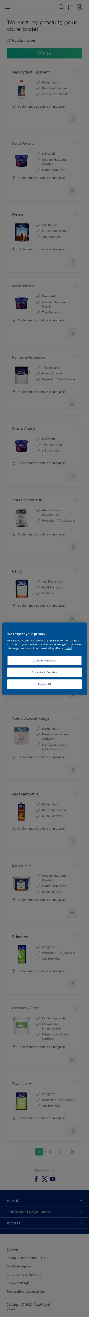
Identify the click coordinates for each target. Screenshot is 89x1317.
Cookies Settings (44, 660)
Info (68, 648)
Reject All (44, 684)
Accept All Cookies (44, 672)
